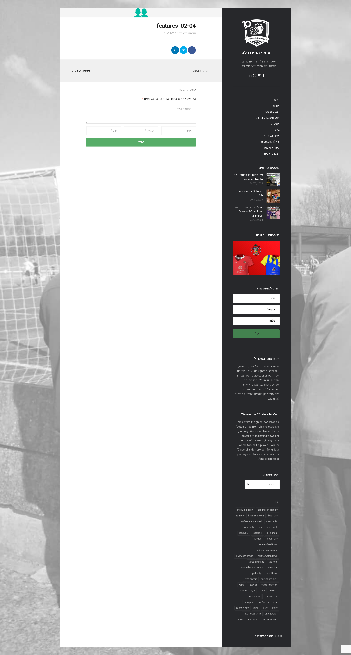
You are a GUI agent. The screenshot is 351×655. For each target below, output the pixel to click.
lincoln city (272, 538)
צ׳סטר (240, 619)
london (257, 538)
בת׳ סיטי (273, 590)
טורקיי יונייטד (271, 596)
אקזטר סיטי (251, 579)
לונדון (275, 608)
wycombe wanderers (252, 567)
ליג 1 (265, 608)
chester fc (272, 521)
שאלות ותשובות (270, 142)
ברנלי (241, 585)
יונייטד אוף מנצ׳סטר (268, 602)
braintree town (256, 515)
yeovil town (271, 573)
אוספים (275, 124)
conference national (251, 521)
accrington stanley (267, 510)
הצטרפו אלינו (272, 154)
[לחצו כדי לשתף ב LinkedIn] (175, 50)
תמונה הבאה (201, 70)
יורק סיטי (248, 602)
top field (273, 562)
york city (256, 573)
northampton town (268, 556)
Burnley (240, 515)
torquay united (256, 562)
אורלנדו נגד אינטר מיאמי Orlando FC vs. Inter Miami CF (248, 211)
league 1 (257, 533)
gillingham (272, 533)
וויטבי (262, 590)
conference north (268, 527)
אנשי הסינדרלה (256, 53)
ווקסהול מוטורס (247, 590)
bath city (273, 515)
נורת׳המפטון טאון (252, 613)
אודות (276, 106)
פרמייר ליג (253, 619)
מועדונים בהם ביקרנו (268, 118)
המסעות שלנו (272, 112)
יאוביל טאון (254, 596)
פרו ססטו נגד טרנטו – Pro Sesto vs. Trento (248, 177)
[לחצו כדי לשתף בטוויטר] (183, 50)
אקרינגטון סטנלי (269, 585)
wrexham (273, 567)
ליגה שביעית (271, 613)
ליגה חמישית (242, 608)
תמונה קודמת (81, 70)
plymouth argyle (244, 556)
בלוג (277, 130)
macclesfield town (268, 544)
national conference (267, 550)
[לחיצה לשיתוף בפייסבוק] (192, 50)
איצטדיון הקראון (269, 579)
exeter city (248, 527)
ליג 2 (255, 608)
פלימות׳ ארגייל (270, 619)
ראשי (276, 100)
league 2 (243, 533)
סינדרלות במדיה (270, 148)
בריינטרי (253, 585)
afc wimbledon (245, 510)
